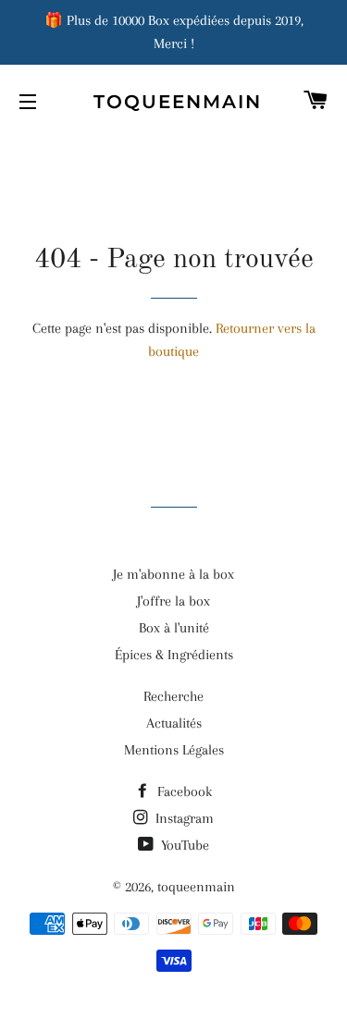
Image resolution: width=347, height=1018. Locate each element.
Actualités (174, 723)
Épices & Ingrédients (174, 654)
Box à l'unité (174, 627)
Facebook (183, 791)
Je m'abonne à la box (173, 574)
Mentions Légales (174, 750)
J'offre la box (173, 601)
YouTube (183, 845)
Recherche (173, 696)
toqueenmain (173, 102)
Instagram (183, 818)
